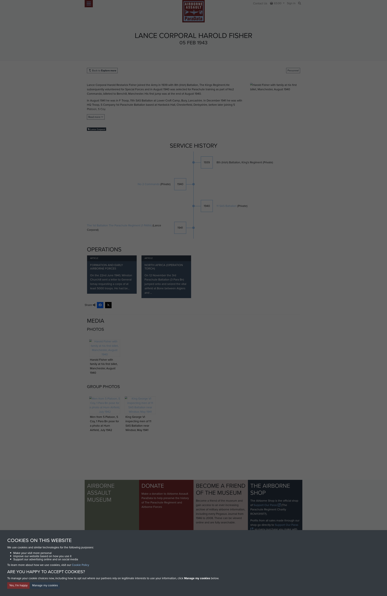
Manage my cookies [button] (45, 585)
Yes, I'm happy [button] (18, 585)
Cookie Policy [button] (80, 565)
